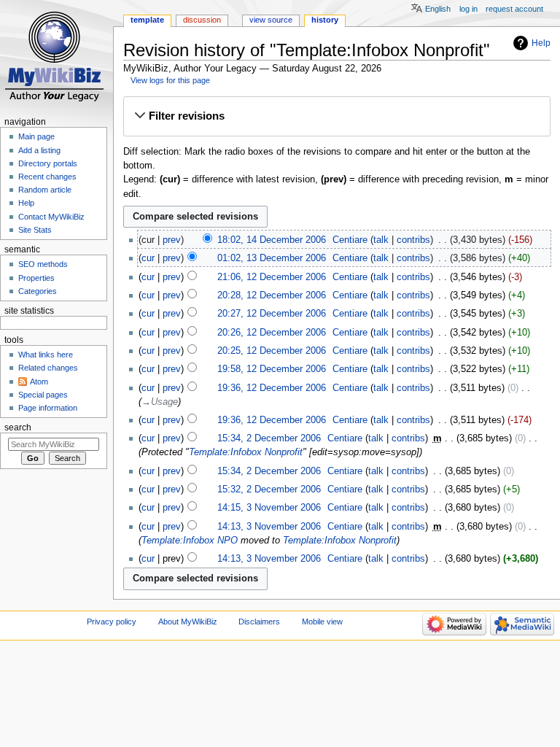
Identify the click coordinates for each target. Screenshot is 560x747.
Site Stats (35, 229)
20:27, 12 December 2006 (271, 314)
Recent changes (47, 176)
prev (172, 240)
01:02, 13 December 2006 (271, 258)
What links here (45, 354)
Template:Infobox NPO (189, 540)
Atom (39, 381)
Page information (47, 407)
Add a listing (39, 150)
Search (17, 427)
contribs (413, 240)
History (324, 19)
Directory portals (47, 163)
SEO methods (43, 264)
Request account (514, 8)
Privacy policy (111, 621)
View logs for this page (170, 80)
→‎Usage (159, 402)
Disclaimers (259, 621)
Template (147, 19)
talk (381, 240)
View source (270, 19)
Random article (44, 189)
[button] (336, 116)
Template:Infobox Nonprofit (246, 452)
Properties (36, 278)
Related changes (48, 367)
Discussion (202, 19)
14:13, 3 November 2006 (269, 527)
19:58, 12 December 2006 (271, 369)
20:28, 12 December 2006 (271, 295)
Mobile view (322, 621)
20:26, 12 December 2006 (271, 333)
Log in (468, 8)
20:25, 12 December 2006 (271, 351)
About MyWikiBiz (187, 621)
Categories (37, 291)
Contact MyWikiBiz (51, 216)
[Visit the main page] (56, 56)
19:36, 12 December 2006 (271, 388)
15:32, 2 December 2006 (269, 489)
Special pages (43, 394)
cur (148, 258)
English (438, 8)
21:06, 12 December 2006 (271, 277)
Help (541, 43)
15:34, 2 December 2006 (269, 438)
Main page (36, 136)
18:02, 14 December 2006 (271, 240)
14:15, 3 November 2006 (269, 508)
